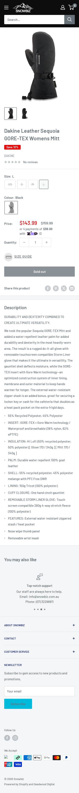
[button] (39, 257)
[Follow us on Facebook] (7, 738)
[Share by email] (72, 288)
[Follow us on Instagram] (15, 738)
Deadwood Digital (44, 784)
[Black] (11, 207)
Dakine (9, 156)
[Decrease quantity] (24, 242)
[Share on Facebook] (48, 288)
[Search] (69, 19)
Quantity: (10, 242)
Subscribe (18, 704)
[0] (71, 7)
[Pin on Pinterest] (56, 288)
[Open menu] (6, 7)
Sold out (39, 271)
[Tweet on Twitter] (64, 288)
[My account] (63, 7)
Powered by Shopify (16, 784)
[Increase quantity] (46, 242)
